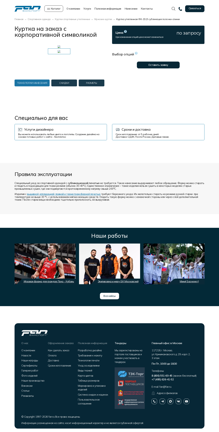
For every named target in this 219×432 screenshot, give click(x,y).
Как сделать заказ (58, 350)
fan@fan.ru (165, 386)
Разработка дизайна (90, 350)
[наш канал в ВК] (178, 401)
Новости (26, 355)
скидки (64, 82)
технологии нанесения (32, 82)
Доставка (53, 360)
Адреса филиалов (167, 393)
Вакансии (26, 385)
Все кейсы (109, 296)
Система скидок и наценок (93, 394)
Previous (17, 264)
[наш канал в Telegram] (162, 401)
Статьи (25, 390)
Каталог (55, 8)
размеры (91, 82)
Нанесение (131, 8)
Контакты (147, 8)
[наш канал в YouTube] (186, 401)
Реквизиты (27, 395)
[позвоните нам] (154, 401)
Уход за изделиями (89, 365)
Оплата (52, 355)
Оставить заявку (158, 65)
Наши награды (29, 360)
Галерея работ (29, 370)
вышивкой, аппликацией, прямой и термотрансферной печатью (63, 194)
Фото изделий (29, 375)
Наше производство (32, 380)
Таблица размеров (88, 380)
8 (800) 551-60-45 (162, 375)
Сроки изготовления (59, 365)
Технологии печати (88, 360)
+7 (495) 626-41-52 (163, 379)
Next (200, 264)
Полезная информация (107, 8)
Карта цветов (85, 375)
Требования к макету (90, 355)
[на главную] (28, 8)
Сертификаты (29, 365)
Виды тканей (85, 370)
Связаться (195, 8)
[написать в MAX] (170, 401)
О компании (73, 8)
